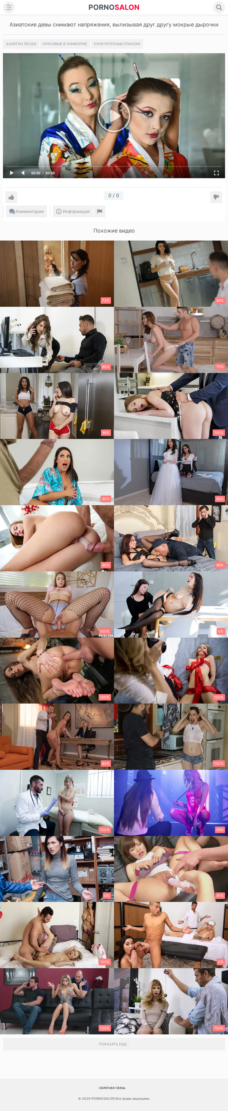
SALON (114, 7)
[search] (219, 7)
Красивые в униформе (65, 44)
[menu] (9, 7)
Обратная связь (112, 1088)
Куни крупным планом (117, 44)
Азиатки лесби (21, 44)
